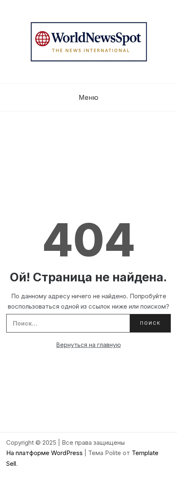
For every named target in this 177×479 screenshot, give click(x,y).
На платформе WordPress (45, 453)
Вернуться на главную (88, 344)
